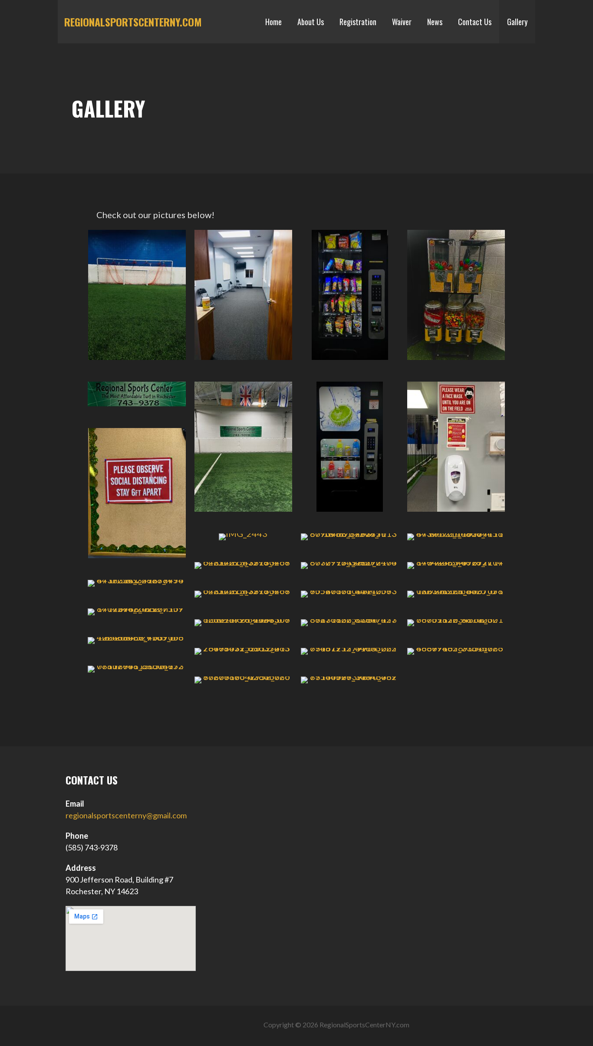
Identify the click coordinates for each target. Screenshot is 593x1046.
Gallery (517, 21)
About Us (310, 21)
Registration (357, 21)
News (434, 21)
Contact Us (474, 21)
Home (273, 21)
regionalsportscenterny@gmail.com (126, 815)
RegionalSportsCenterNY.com (133, 21)
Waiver (402, 21)
